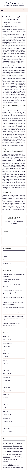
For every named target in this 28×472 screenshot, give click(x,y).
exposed (9, 448)
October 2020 (6, 428)
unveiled (18, 467)
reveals (10, 459)
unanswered (6, 467)
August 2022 (6, 353)
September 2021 (7, 391)
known (21, 451)
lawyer (5, 454)
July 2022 (5, 356)
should (14, 461)
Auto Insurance (7, 253)
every (21, 446)
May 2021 (5, 404)
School (4, 259)
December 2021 (7, 380)
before (4, 446)
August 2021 (6, 394)
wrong (22, 467)
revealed (6, 459)
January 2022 (6, 377)
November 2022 (7, 343)
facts (12, 448)
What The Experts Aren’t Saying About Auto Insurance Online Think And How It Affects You (13, 318)
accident (10, 444)
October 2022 (6, 346)
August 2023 (6, 336)
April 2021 (6, 408)
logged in (15, 221)
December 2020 (7, 421)
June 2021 (5, 401)
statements (21, 461)
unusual (15, 467)
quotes (17, 457)
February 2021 (7, 414)
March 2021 (6, 411)
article (15, 443)
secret (10, 461)
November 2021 (7, 384)
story (4, 465)
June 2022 (5, 360)
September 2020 (7, 431)
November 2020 (7, 425)
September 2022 (7, 350)
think (10, 464)
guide (18, 448)
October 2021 (6, 387)
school (18, 459)
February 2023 (7, 339)
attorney (20, 444)
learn (9, 454)
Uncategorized (7, 263)
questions (12, 457)
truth (18, 465)
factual (15, 448)
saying (13, 459)
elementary (16, 446)
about (5, 443)
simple (17, 461)
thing (6, 465)
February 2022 (7, 374)
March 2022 (6, 370)
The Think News (14, 3)
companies (9, 446)
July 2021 (5, 397)
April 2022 (6, 367)
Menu (25, 10)
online (16, 454)
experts (4, 448)
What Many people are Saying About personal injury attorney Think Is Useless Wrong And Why (14, 291)
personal (6, 456)
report (22, 457)
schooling (6, 462)
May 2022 (5, 363)
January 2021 (6, 418)
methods (13, 454)
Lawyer (5, 256)
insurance (7, 451)
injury (22, 448)
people (20, 454)
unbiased (11, 467)
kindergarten (15, 451)
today (15, 465)
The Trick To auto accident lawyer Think (13, 307)
